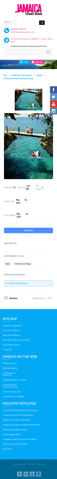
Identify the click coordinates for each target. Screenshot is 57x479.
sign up (39, 62)
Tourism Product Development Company (21, 410)
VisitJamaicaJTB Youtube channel (10, 386)
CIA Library (7, 449)
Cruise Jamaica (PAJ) (11, 434)
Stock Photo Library (11, 345)
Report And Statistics (12, 335)
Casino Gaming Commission (15, 444)
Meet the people (10, 368)
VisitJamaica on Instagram (14, 396)
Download (28, 230)
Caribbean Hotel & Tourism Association (20, 439)
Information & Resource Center (16, 340)
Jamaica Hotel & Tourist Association (18, 415)
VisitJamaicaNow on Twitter (14, 380)
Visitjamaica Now (10, 363)
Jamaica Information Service (15, 430)
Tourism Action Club (11, 392)
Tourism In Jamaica (11, 330)
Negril (8, 264)
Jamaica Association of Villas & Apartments (21, 425)
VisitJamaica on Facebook (9, 374)
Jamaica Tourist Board (12, 326)
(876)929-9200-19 (18, 29)
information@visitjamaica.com (23, 32)
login (25, 62)
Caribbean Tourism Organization (16, 420)
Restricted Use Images (23, 264)
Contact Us (7, 350)
